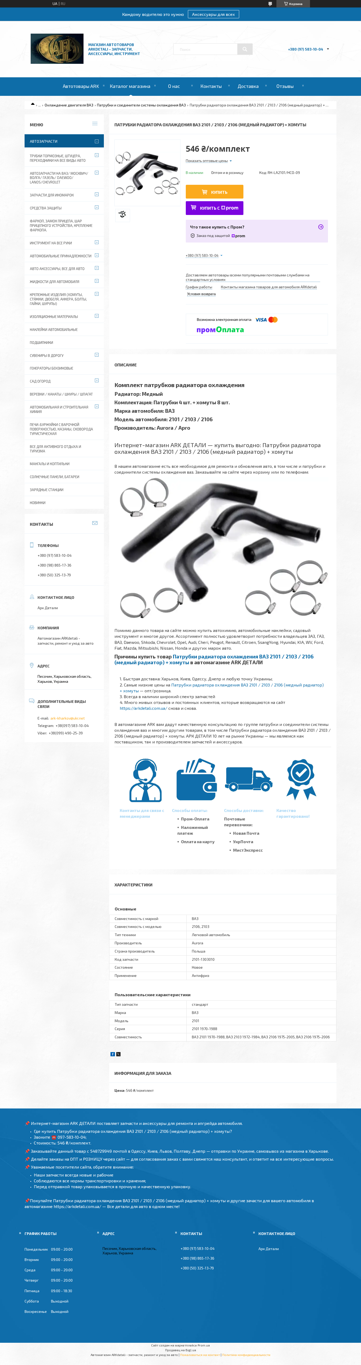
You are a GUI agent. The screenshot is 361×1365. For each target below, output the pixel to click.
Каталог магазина (130, 86)
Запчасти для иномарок (52, 195)
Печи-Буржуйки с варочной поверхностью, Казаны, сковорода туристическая (61, 429)
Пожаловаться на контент (200, 1355)
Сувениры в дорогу (46, 355)
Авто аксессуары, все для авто (57, 269)
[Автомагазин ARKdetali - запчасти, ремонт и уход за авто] (57, 62)
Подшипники (41, 342)
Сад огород (40, 381)
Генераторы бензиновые (51, 368)
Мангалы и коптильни (50, 464)
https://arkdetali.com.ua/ (143, 708)
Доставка (248, 86)
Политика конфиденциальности (246, 1355)
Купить (219, 192)
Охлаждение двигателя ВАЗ (69, 105)
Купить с (210, 207)
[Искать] (245, 49)
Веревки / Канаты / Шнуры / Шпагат (61, 394)
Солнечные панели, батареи (54, 477)
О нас (174, 86)
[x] (118, 1055)
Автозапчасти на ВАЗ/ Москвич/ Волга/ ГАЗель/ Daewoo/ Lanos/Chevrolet (59, 178)
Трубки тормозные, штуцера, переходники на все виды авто (58, 158)
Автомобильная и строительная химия (59, 409)
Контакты (211, 86)
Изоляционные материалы (54, 317)
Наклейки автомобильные (54, 329)
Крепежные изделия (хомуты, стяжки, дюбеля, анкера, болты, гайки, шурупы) (58, 299)
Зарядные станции (46, 490)
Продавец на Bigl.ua (180, 1350)
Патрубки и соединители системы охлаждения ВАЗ (141, 105)
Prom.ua (204, 1345)
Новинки (37, 503)
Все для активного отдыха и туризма (55, 448)
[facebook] (112, 1055)
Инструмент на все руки (51, 243)
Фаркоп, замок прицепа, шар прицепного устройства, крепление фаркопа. (61, 225)
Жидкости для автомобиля (54, 282)
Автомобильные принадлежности (60, 256)
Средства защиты (46, 208)
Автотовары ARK (81, 86)
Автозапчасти (43, 141)
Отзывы (285, 86)
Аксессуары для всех (213, 14)
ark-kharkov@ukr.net (67, 718)
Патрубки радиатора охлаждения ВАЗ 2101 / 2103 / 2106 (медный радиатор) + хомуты (214, 659)
